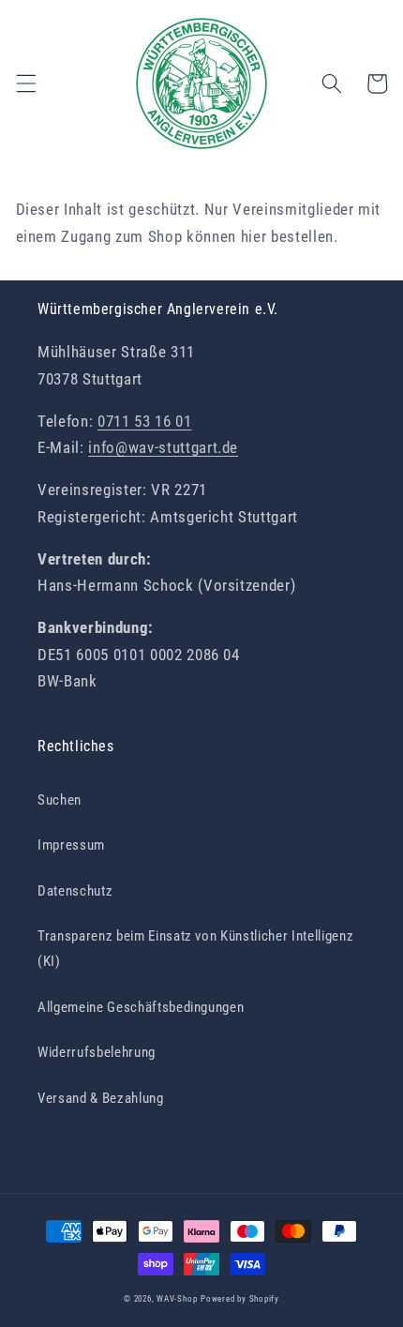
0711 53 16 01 (144, 421)
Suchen (59, 800)
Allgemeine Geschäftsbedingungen (140, 1007)
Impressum (71, 845)
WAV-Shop (177, 1299)
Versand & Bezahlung (100, 1098)
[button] (25, 83)
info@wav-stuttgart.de (163, 448)
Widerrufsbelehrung (96, 1052)
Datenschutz (74, 890)
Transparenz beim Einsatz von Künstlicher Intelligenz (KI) (195, 948)
